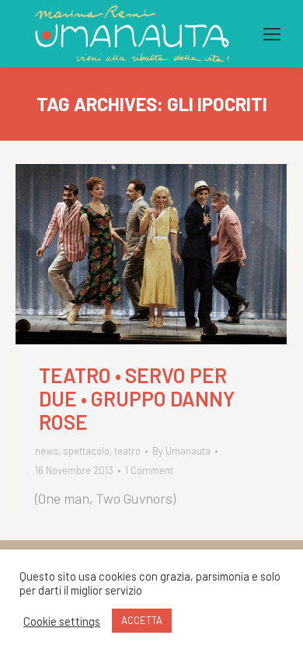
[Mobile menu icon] (271, 34)
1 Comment (149, 470)
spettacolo (86, 451)
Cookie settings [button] (61, 621)
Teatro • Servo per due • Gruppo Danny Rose (137, 399)
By (181, 451)
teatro (127, 451)
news (46, 451)
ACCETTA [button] (141, 620)
